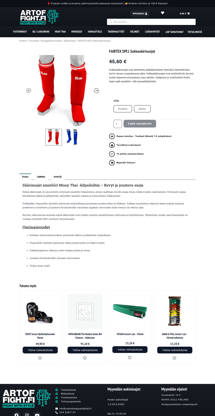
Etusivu (23, 40)
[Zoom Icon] (62, 91)
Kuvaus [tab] (25, 176)
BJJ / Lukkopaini (41, 31)
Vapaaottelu (95, 31)
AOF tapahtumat (175, 32)
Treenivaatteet (116, 31)
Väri (116, 100)
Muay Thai (60, 31)
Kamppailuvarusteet (51, 40)
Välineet (134, 31)
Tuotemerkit (20, 31)
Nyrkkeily (76, 31)
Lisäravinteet (152, 31)
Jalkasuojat (69, 40)
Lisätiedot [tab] (41, 176)
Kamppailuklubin (172, 404)
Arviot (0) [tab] (58, 176)
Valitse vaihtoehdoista (40, 350)
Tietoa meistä (195, 32)
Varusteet (34, 40)
